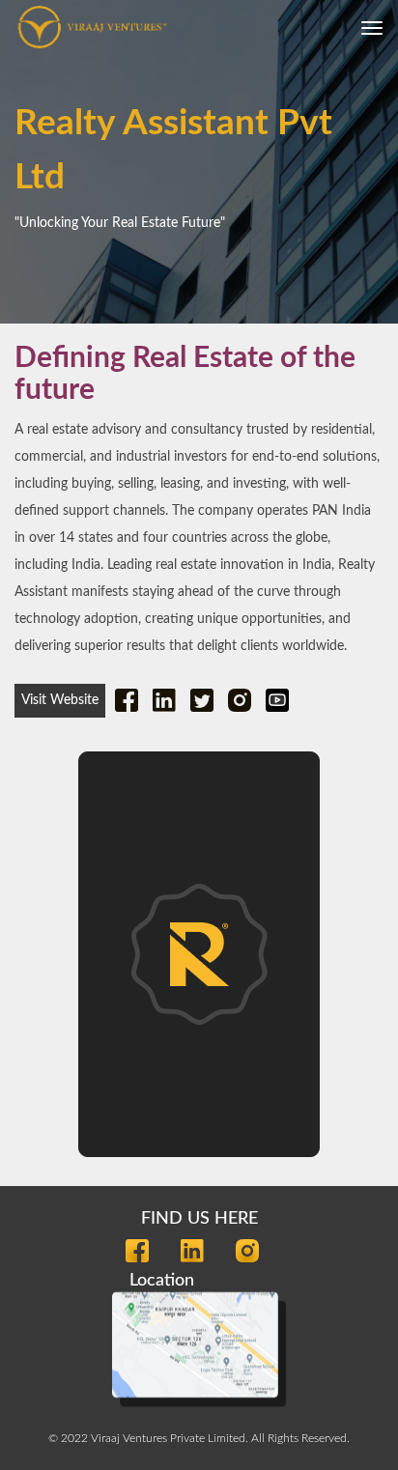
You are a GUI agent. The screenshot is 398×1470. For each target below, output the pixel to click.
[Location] (199, 1344)
